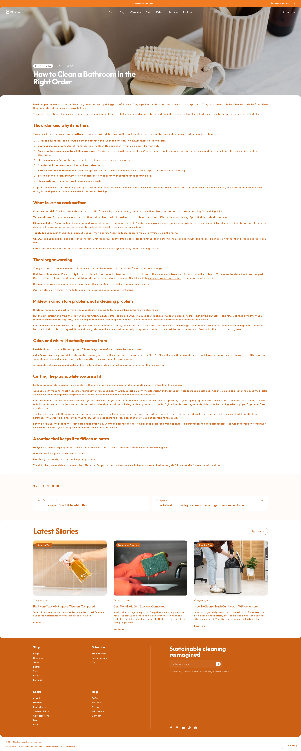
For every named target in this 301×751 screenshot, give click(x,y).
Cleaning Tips (44, 545)
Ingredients (40, 706)
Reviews (96, 702)
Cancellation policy (67, 746)
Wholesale (98, 711)
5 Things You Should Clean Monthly (65, 505)
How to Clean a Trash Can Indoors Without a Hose (226, 606)
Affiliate (96, 706)
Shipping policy (52, 746)
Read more (38, 622)
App (94, 662)
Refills (36, 675)
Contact (96, 715)
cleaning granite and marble (164, 278)
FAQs (95, 698)
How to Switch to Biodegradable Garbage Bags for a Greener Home (200, 505)
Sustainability (41, 711)
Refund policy (11, 746)
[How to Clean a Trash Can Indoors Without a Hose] (231, 568)
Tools (36, 662)
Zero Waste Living (43, 66)
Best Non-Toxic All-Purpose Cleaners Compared (64, 606)
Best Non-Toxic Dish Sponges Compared (139, 606)
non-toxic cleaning (74, 400)
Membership (99, 653)
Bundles (37, 679)
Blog (35, 720)
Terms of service (37, 746)
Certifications (41, 715)
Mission (37, 702)
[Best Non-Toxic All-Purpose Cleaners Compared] (70, 568)
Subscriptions (100, 657)
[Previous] (114, 3)
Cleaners (38, 657)
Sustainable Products (128, 545)
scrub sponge (208, 390)
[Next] (172, 3)
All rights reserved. (33, 742)
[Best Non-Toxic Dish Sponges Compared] (150, 568)
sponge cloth (42, 390)
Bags (36, 653)
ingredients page (235, 404)
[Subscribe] (218, 664)
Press (36, 724)
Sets (35, 671)
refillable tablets (137, 400)
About (36, 698)
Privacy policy (24, 746)
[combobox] (283, 3)
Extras (37, 666)
